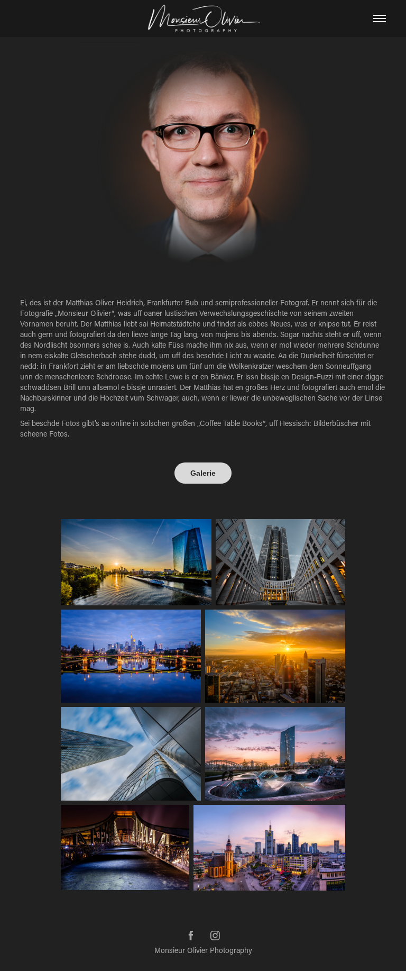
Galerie (203, 473)
